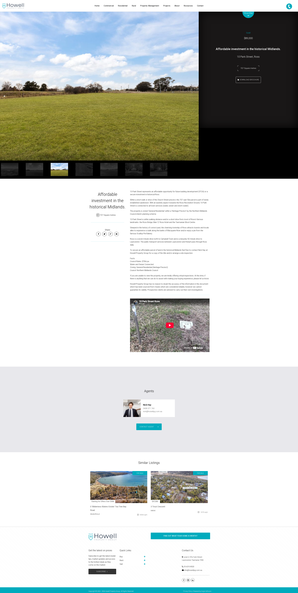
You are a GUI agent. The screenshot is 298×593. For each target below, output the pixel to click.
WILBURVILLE (95, 514)
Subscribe (101, 571)
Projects (166, 6)
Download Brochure (249, 80)
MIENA (153, 510)
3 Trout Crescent (158, 506)
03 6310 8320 (189, 567)
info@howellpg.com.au (193, 570)
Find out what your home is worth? (180, 536)
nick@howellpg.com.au (152, 411)
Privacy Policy (187, 591)
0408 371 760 (148, 408)
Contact (200, 6)
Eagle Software (206, 591)
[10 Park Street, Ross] (99, 86)
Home (97, 6)
